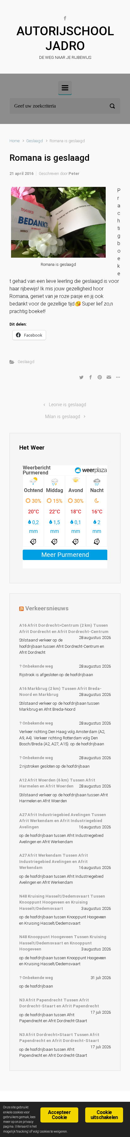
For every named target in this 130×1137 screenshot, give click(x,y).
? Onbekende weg (36, 666)
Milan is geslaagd (62, 416)
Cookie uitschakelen (104, 1114)
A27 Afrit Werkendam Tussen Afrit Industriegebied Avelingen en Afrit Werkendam (53, 861)
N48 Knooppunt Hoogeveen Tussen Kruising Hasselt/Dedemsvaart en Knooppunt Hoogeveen (62, 942)
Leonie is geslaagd (67, 404)
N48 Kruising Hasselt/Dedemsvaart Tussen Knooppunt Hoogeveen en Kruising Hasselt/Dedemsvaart (62, 902)
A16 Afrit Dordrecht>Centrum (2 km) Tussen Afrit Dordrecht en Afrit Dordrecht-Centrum (64, 628)
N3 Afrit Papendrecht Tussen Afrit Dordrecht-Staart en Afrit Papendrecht (59, 1003)
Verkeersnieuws (46, 608)
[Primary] (65, 87)
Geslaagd (34, 140)
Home (14, 140)
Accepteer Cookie (59, 1114)
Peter (74, 173)
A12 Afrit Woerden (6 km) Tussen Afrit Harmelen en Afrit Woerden (57, 783)
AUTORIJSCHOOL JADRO (65, 38)
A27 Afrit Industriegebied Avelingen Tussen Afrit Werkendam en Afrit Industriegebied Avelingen (62, 820)
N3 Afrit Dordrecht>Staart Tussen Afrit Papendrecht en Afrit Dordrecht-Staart (59, 1037)
